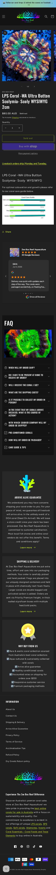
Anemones (31, 828)
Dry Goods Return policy (18, 761)
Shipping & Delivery (15, 722)
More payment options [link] (28, 153)
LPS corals (36, 824)
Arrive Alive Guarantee (17, 729)
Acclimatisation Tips (16, 748)
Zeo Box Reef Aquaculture (24, 869)
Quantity (6, 122)
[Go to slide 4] (30, 293)
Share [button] (8, 232)
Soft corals (19, 828)
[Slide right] (34, 86)
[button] (3, 16)
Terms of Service (14, 741)
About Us (10, 709)
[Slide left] (22, 86)
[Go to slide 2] (25, 293)
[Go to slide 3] (28, 293)
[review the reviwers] (12, 273)
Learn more (26, 547)
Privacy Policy (12, 735)
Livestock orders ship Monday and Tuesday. (24, 163)
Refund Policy (12, 755)
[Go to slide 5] (32, 293)
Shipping (15, 117)
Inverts (42, 828)
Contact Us (11, 716)
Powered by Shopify (39, 869)
